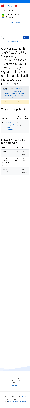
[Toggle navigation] (28, 2)
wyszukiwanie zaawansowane (15, 41)
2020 (5, 90)
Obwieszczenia (19, 88)
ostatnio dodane (15, 22)
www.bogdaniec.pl (15, 385)
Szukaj (26, 38)
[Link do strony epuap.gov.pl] (12, 5)
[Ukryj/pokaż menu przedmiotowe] (2, 2)
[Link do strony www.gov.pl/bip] (3, 5)
